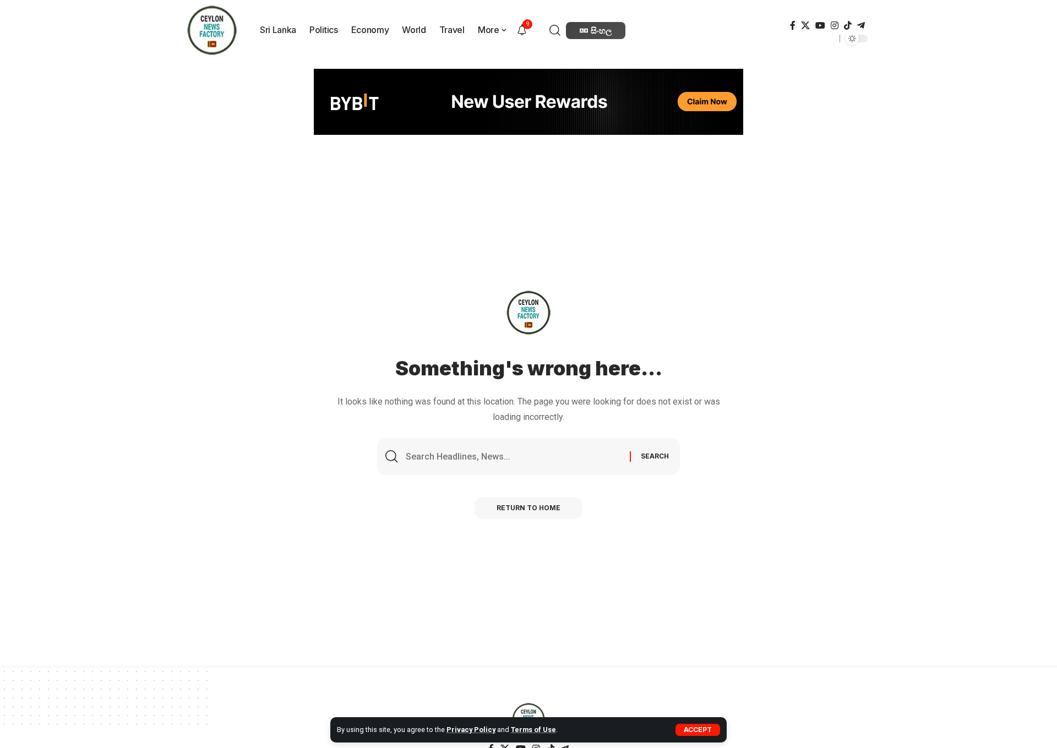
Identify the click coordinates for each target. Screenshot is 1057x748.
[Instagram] (834, 25)
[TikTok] (847, 25)
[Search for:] (513, 456)
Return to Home (528, 508)
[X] (805, 25)
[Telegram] (861, 25)
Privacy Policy (470, 729)
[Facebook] (792, 25)
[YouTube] (820, 25)
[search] (556, 30)
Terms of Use (533, 729)
